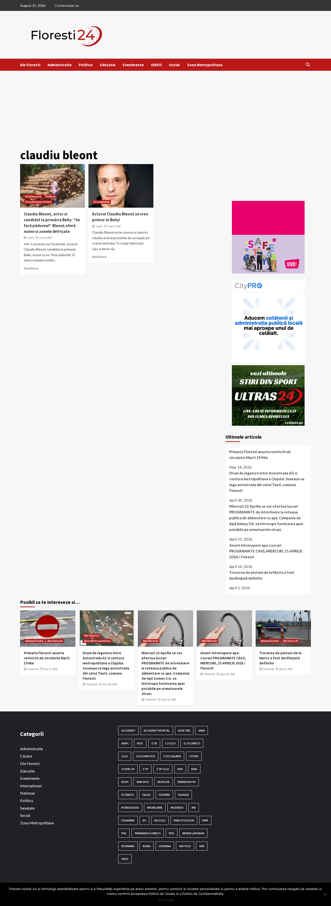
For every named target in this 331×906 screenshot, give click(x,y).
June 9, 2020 (114, 226)
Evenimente (133, 64)
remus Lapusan (193, 833)
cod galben (172, 756)
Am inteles (167, 900)
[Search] (308, 64)
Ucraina (165, 846)
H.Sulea (183, 794)
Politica (86, 64)
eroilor (163, 781)
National (27, 793)
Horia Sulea (130, 807)
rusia (146, 846)
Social (174, 64)
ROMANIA (127, 846)
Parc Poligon (184, 820)
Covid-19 (127, 769)
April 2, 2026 (285, 669)
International (30, 785)
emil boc (143, 781)
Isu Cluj (160, 820)
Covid (193, 756)
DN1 (180, 769)
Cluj (124, 756)
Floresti (127, 794)
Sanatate (27, 808)
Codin (30, 237)
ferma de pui (187, 781)
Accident (128, 730)
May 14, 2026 (50, 669)
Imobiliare (154, 807)
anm (201, 730)
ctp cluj (163, 769)
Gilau (146, 794)
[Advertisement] (165, 107)
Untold (185, 846)
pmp (205, 820)
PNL (123, 833)
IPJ (144, 820)
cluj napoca (145, 756)
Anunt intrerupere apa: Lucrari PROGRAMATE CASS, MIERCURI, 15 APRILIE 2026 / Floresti (266, 551)
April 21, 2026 (168, 699)
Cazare (26, 756)
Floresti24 (32, 669)
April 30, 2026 (109, 684)
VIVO (124, 858)
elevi (124, 781)
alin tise (184, 730)
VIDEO (156, 64)
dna (194, 769)
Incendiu (177, 807)
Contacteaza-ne (67, 5)
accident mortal (157, 730)
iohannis (127, 820)
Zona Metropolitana (204, 64)
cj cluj (170, 743)
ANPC (125, 743)
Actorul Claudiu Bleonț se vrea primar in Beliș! (120, 216)
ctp (145, 769)
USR (201, 846)
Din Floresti (30, 64)
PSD (171, 833)
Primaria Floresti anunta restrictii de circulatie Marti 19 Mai (260, 454)
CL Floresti (192, 743)
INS (194, 807)
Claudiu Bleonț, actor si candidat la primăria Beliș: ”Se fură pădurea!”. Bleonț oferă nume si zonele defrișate (52, 222)
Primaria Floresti (148, 833)
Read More (31, 268)
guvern (164, 794)
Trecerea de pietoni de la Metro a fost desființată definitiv (261, 575)
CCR (154, 743)
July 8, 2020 (45, 237)
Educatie (107, 64)
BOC (140, 743)
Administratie (59, 64)
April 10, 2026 (227, 674)
